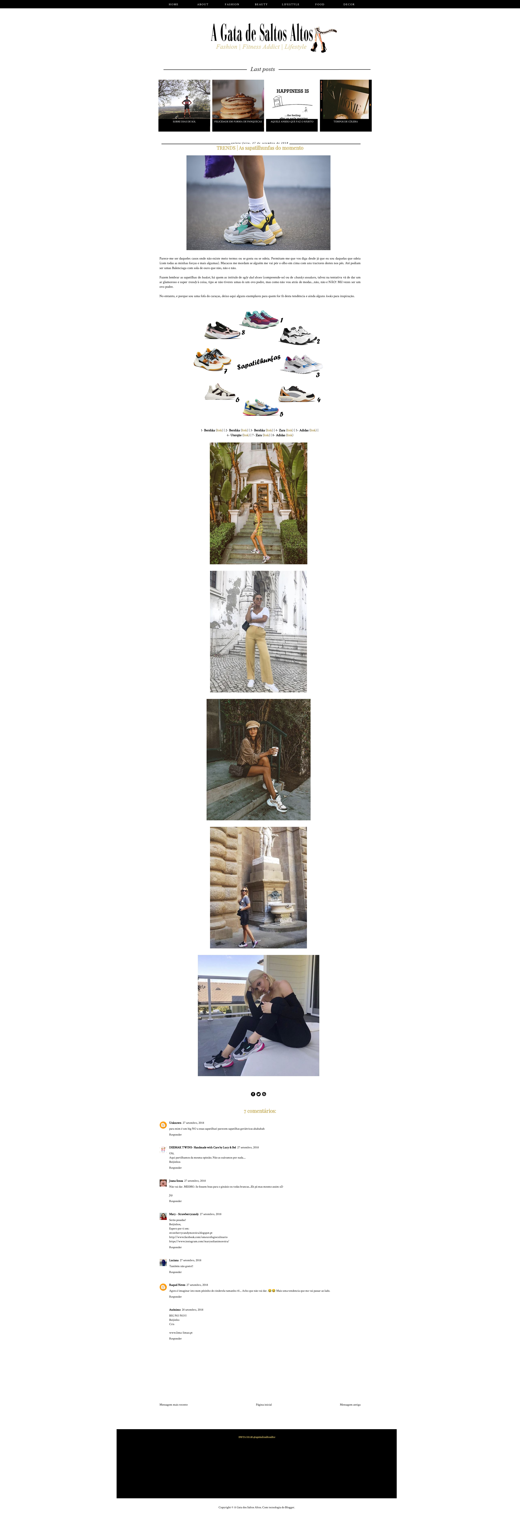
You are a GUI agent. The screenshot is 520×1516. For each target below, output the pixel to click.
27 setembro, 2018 (193, 1123)
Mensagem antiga (350, 1405)
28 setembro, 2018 (192, 1310)
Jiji (171, 1195)
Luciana (174, 1260)
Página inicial (264, 1405)
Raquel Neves (177, 1285)
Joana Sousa (176, 1181)
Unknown (175, 1123)
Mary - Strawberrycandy (184, 1214)
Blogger (289, 1507)
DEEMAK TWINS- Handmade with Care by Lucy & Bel (202, 1147)
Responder (175, 1135)
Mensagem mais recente (173, 1405)
